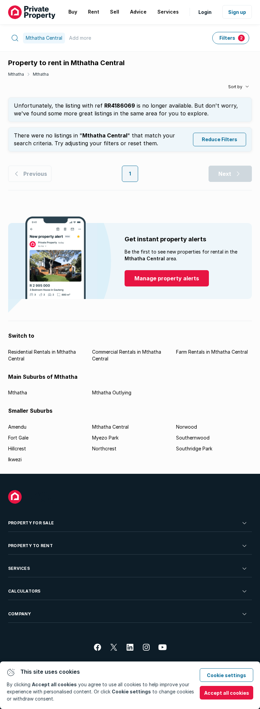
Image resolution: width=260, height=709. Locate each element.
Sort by (235, 86)
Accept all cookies (226, 693)
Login (205, 12)
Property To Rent (30, 545)
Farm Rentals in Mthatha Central (212, 352)
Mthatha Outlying (111, 392)
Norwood (186, 427)
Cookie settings (226, 675)
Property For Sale (31, 522)
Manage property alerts (166, 278)
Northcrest (104, 448)
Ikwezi (15, 459)
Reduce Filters (219, 139)
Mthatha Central (110, 427)
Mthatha (16, 74)
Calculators (24, 591)
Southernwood (193, 438)
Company (19, 613)
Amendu (17, 427)
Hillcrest (17, 448)
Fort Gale (18, 438)
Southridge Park (194, 448)
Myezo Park (105, 438)
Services (19, 568)
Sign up (237, 12)
